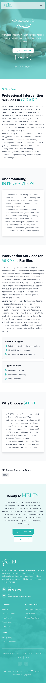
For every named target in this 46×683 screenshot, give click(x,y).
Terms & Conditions (9, 642)
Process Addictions (32, 618)
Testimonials (6, 622)
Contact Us (6, 626)
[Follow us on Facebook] (20, 664)
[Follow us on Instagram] (26, 664)
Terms (27, 657)
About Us (5, 610)
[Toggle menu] (41, 5)
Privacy (19, 657)
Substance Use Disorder (33, 610)
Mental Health (30, 614)
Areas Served (7, 618)
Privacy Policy (7, 637)
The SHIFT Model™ (8, 614)
